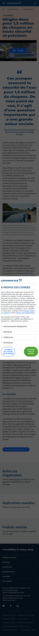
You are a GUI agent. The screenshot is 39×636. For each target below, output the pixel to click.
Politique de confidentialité (24, 313)
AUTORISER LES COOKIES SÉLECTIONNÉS (8, 352)
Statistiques (8, 343)
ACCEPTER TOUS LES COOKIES (31, 352)
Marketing (7, 332)
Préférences (8, 337)
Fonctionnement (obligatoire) (15, 326)
